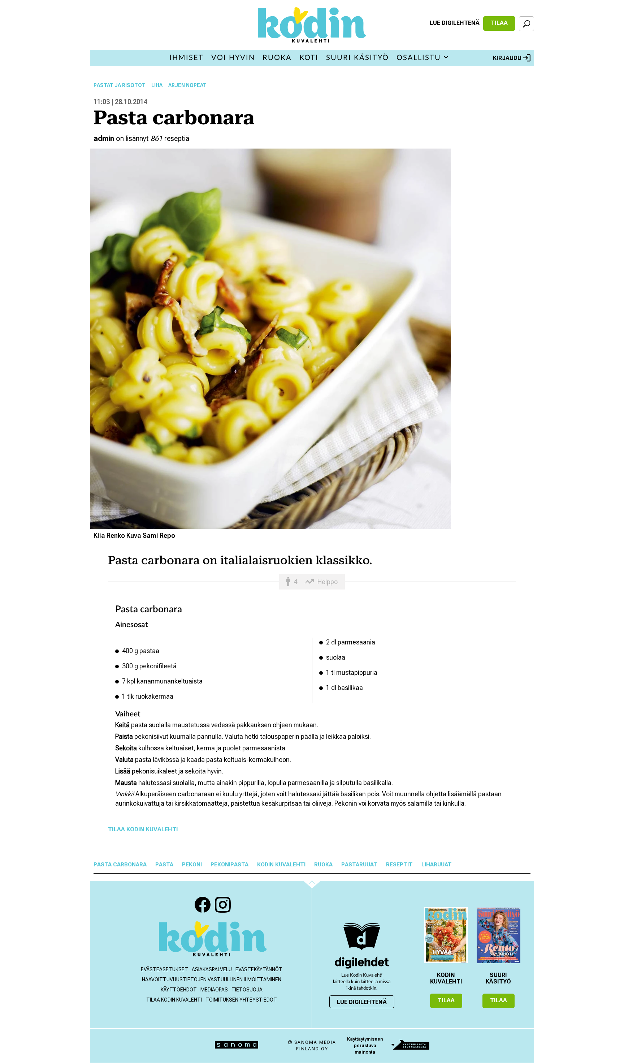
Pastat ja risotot (120, 85)
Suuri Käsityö (357, 57)
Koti (308, 57)
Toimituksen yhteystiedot (241, 1000)
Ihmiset (186, 57)
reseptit (399, 864)
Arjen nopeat (187, 85)
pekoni (192, 864)
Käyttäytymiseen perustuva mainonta (365, 1046)
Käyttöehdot (179, 990)
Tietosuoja (247, 990)
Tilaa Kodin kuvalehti (174, 1000)
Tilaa (499, 23)
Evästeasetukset (164, 969)
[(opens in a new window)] (362, 962)
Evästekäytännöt (258, 969)
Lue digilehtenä (455, 23)
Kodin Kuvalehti (281, 864)
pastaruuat (359, 864)
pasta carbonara (120, 864)
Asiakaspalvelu (212, 969)
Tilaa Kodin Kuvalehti (143, 829)
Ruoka (277, 57)
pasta (164, 864)
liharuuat (436, 864)
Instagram (223, 905)
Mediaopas (214, 990)
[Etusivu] (213, 939)
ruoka (323, 864)
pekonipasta (229, 864)
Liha (156, 85)
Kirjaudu (507, 58)
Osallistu (418, 57)
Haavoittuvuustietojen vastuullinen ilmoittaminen (211, 979)
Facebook (203, 905)
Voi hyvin (233, 57)
